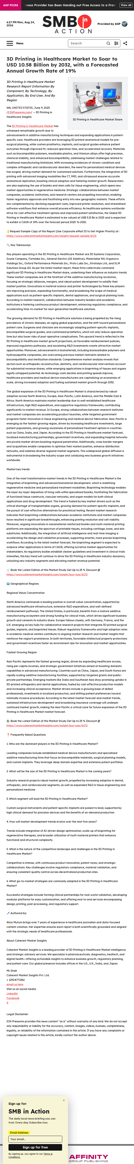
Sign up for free (35, 1147)
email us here (15, 984)
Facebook (13, 998)
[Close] (63, 1100)
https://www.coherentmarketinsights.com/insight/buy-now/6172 (47, 574)
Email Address (19, 1132)
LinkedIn (12, 993)
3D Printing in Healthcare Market (32, 126)
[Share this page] (125, 43)
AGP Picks (10, 5)
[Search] (108, 43)
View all (126, 5)
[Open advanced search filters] (116, 43)
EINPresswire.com (19, 112)
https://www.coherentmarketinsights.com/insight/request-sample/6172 (51, 235)
